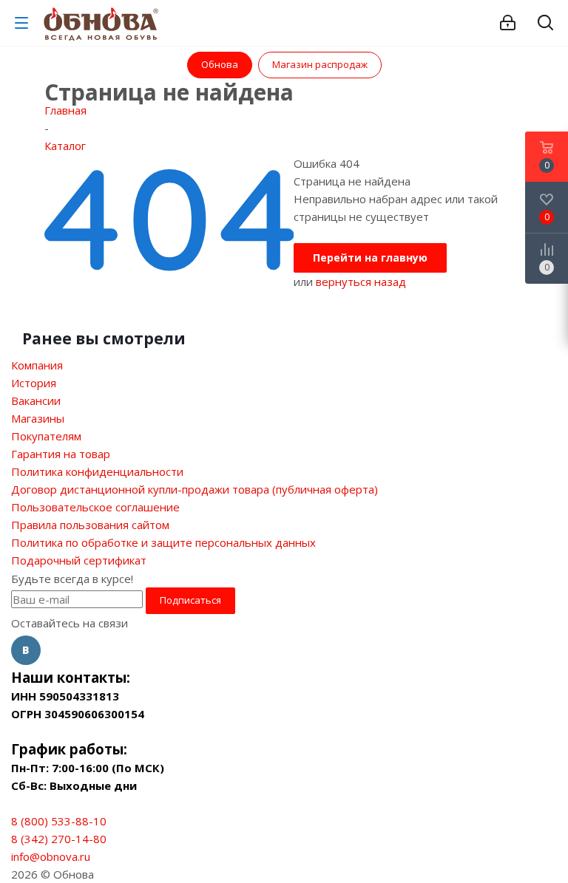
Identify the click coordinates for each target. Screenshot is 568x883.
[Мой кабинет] (507, 23)
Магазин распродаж (320, 64)
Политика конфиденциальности (97, 471)
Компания (37, 365)
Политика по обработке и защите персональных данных (163, 542)
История (33, 382)
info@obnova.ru (50, 856)
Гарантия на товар (60, 453)
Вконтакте (26, 650)
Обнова (219, 64)
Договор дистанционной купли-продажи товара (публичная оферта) (194, 489)
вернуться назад (361, 281)
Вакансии (36, 400)
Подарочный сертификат (78, 560)
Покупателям (46, 436)
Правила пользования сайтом (90, 524)
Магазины (37, 418)
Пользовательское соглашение (95, 507)
